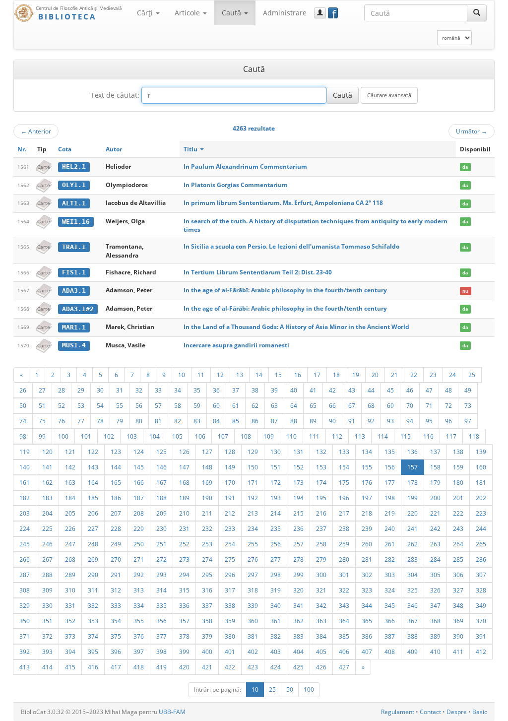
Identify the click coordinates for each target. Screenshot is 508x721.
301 (344, 575)
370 (481, 621)
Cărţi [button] (146, 12)
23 (433, 375)
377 (161, 636)
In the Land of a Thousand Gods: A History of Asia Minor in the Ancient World (296, 327)
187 (138, 498)
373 (70, 636)
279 (321, 559)
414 (47, 667)
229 (138, 528)
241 (412, 528)
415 (70, 667)
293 (161, 575)
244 (481, 528)
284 (435, 559)
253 (207, 544)
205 (70, 513)
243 (458, 528)
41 (313, 390)
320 (298, 590)
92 (371, 421)
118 (474, 436)
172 (275, 482)
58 (177, 405)
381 (253, 636)
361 (275, 621)
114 (383, 436)
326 (435, 590)
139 (481, 452)
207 (116, 513)
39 (274, 390)
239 (367, 528)
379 (207, 636)
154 (344, 467)
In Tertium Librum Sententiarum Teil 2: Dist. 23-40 (258, 272)
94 (409, 421)
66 (332, 405)
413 (24, 667)
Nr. (21, 149)
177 (389, 482)
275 (230, 559)
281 (367, 559)
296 (230, 575)
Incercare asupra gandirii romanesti (236, 345)
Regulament (397, 712)
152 (298, 467)
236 (298, 528)
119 (24, 452)
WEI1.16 (76, 221)
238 (344, 528)
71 (429, 405)
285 (458, 559)
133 (344, 452)
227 (93, 528)
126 (184, 452)
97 (467, 421)
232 (207, 528)
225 (47, 528)
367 (412, 621)
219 (389, 513)
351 (47, 621)
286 (481, 559)
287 (24, 575)
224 (24, 528)
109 (268, 436)
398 (161, 651)
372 (47, 636)
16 (297, 375)
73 (467, 405)
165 (116, 482)
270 (116, 559)
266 (24, 559)
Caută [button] (232, 12)
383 (298, 636)
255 (253, 544)
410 (435, 651)
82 (177, 421)
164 (93, 482)
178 (412, 482)
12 (220, 375)
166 (138, 482)
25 (471, 375)
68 (371, 405)
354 (116, 621)
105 (177, 436)
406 (344, 651)
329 (24, 605)
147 (184, 467)
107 (223, 436)
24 (452, 375)
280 (344, 559)
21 (394, 375)
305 (435, 575)
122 (93, 452)
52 (61, 405)
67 (351, 405)
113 (360, 436)
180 (458, 482)
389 (435, 636)
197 (367, 498)
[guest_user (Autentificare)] (320, 12)
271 (138, 559)
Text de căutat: (115, 95)
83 (196, 421)
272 (161, 559)
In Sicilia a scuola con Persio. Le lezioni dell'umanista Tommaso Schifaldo (291, 246)
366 (389, 621)
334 (138, 605)
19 (355, 375)
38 (255, 390)
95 (429, 421)
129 (253, 452)
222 (458, 513)
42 (332, 390)
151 (275, 467)
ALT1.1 (74, 203)
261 (389, 544)
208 (138, 513)
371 (24, 636)
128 (230, 452)
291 (116, 575)
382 (275, 636)
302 (367, 575)
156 (389, 467)
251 (161, 544)
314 (161, 590)
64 (293, 405)
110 (291, 436)
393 (47, 651)
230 (161, 528)
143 (93, 467)
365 (367, 621)
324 (389, 590)
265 (481, 544)
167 (161, 482)
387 (389, 636)
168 (184, 482)
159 (458, 467)
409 (412, 651)
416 (93, 667)
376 (138, 636)
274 (207, 559)
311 (93, 590)
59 (196, 405)
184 (70, 498)
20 (375, 375)
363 (321, 621)
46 (409, 390)
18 (336, 375)
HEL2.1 (74, 166)
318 (253, 590)
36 (216, 390)
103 (132, 436)
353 (93, 621)
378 (184, 636)
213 (253, 513)
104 (154, 436)
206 (93, 513)
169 (207, 482)
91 (351, 421)
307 (481, 575)
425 (298, 667)
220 (412, 513)
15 (278, 375)
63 (274, 405)
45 (390, 390)
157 (412, 467)
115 (405, 436)
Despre (456, 712)
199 (412, 498)
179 (435, 482)
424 (275, 667)
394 (70, 651)
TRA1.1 (74, 247)
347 (435, 605)
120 (47, 452)
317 (230, 590)
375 (116, 636)
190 (207, 498)
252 (184, 544)
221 (435, 513)
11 (200, 375)
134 (367, 452)
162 (47, 482)
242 (435, 528)
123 (116, 452)
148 (207, 467)
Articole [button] (188, 12)
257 (298, 544)
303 (389, 575)
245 (24, 544)
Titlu (191, 149)
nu (465, 290)
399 (184, 651)
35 (196, 390)
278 (298, 559)
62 (255, 405)
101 (86, 436)
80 (138, 421)
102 (109, 436)
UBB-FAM (172, 712)
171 (253, 482)
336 (184, 605)
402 (253, 651)
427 (344, 667)
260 (367, 544)
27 (42, 390)
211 (207, 513)
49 (467, 390)
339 (253, 605)
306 (458, 575)
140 (24, 467)
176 (367, 482)
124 (138, 452)
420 (184, 667)
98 (22, 436)
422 (230, 667)
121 (70, 452)
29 (80, 390)
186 (116, 498)
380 (230, 636)
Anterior (36, 131)
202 (481, 498)
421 (207, 667)
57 (158, 405)
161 (24, 482)
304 (412, 575)
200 (435, 498)
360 (253, 621)
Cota (64, 149)
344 (367, 605)
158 (435, 467)
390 (458, 636)
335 (161, 605)
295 (207, 575)
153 (321, 467)
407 (367, 651)
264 (458, 544)
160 (481, 467)
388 (412, 636)
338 (230, 605)
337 (207, 605)
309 (47, 590)
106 (200, 436)
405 (321, 651)
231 (184, 528)
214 (275, 513)
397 (138, 651)
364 (344, 621)
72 (448, 405)
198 (389, 498)
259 (344, 544)
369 (458, 621)
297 (253, 575)
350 (24, 621)
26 (22, 390)
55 (119, 405)
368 (435, 621)
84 (216, 421)
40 (293, 390)
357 (184, 621)
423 (253, 667)
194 (298, 498)
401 (230, 651)
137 (435, 452)
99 (42, 436)
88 (293, 421)
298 (275, 575)
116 (428, 436)
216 (321, 513)
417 (116, 667)
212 (230, 513)
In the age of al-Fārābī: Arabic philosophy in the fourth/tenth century (285, 290)
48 (448, 390)
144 (116, 467)
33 (158, 390)
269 (93, 559)
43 (351, 390)
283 (412, 559)
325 (412, 590)
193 (275, 498)
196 (344, 498)
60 (216, 405)
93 (390, 421)
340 (275, 605)
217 (344, 513)
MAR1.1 (74, 327)
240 (389, 528)
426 (321, 667)
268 (70, 559)
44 (371, 390)
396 (116, 651)
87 (274, 421)
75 (42, 421)
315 (184, 590)
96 (448, 421)
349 (481, 605)
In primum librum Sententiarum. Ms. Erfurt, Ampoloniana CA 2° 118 (283, 202)
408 (389, 651)
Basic (479, 712)
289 (70, 575)
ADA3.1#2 (78, 309)
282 (389, 559)
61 (235, 405)
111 (314, 436)
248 (93, 544)
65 (313, 405)
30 (100, 390)
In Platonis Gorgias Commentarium (236, 185)
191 (230, 498)
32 (138, 390)
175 (344, 482)
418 (138, 667)
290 (93, 575)
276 (253, 559)
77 (80, 421)
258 (321, 544)
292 (138, 575)
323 (367, 590)
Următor (471, 131)
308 (24, 590)
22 (413, 375)
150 (253, 467)
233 (230, 528)
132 (321, 452)
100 (63, 436)
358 (207, 621)
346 (412, 605)
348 (458, 605)
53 (80, 405)
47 (429, 390)
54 (100, 405)
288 (47, 575)
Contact (430, 712)
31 (119, 390)
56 (138, 405)
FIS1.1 (74, 272)
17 (317, 375)
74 (22, 421)
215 (298, 513)
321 (321, 590)
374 (93, 636)
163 (70, 482)
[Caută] (477, 12)
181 (481, 482)
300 (321, 575)
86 (255, 421)
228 (116, 528)
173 (298, 482)
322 (344, 590)
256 (275, 544)
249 (116, 544)
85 (235, 421)
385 (344, 636)
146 (161, 467)
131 (298, 452)
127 (207, 452)
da (465, 167)
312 (116, 590)
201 (458, 498)
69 (390, 405)
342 (321, 605)
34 (177, 390)
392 (24, 651)
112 (337, 436)
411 (458, 651)
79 (119, 421)
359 (230, 621)
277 (275, 559)
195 (321, 498)
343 (344, 605)
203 (24, 513)
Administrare (285, 12)
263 (435, 544)
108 (246, 436)
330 (47, 605)
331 (70, 605)
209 (161, 513)
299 (298, 575)
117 (451, 436)
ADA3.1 (74, 290)
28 (61, 390)
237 (321, 528)
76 (61, 421)
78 (100, 421)
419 (161, 667)
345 (389, 605)
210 (184, 513)
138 (458, 452)
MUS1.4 (74, 345)
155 (367, 467)
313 (138, 590)
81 (158, 421)
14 (258, 375)
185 (93, 498)
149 (230, 467)
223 (481, 513)
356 (161, 621)
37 (235, 390)
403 (275, 651)
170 (230, 482)
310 (70, 590)
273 (184, 559)
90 (332, 421)
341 (298, 605)
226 (70, 528)
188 (161, 498)
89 (313, 421)
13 (239, 375)
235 (275, 528)
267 (47, 559)
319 (275, 590)
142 (70, 467)
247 (70, 544)
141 (47, 467)
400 (207, 651)
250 (138, 544)
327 (458, 590)
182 (24, 498)
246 (47, 544)
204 (47, 513)
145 (138, 467)
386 (367, 636)
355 (138, 621)
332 (93, 605)
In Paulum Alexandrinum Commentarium (245, 166)
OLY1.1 (74, 185)
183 (47, 498)
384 (321, 636)
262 (412, 544)
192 (253, 498)
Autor (114, 149)
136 (412, 452)
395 (93, 651)
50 (22, 405)
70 (409, 405)
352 (70, 621)
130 (275, 452)
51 (42, 405)
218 (367, 513)
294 (184, 575)
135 (389, 452)
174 (321, 482)
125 (161, 452)
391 (481, 636)
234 (253, 528)
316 (207, 590)
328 (481, 590)
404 (298, 651)
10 (181, 375)
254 (230, 544)
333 (116, 605)
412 (481, 651)
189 (184, 498)
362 (298, 621)
